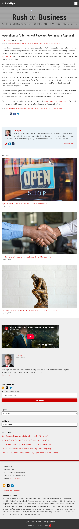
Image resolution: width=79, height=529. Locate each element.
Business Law (12, 43)
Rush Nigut (10, 3)
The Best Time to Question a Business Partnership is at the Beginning (26, 257)
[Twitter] (7, 387)
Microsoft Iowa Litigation (52, 43)
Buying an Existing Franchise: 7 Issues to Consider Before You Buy (25, 204)
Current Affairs (33, 43)
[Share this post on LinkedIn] (18, 113)
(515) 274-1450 (15, 479)
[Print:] (3, 114)
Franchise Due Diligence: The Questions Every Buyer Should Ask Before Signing (30, 310)
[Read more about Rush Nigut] (6, 143)
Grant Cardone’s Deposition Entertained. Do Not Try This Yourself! (25, 436)
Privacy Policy (7, 491)
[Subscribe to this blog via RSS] (3, 387)
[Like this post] (14, 113)
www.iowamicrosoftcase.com (55, 101)
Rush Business (39, 17)
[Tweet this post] (11, 113)
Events (41, 43)
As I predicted (7, 56)
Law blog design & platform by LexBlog (38, 525)
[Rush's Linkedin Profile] (9, 143)
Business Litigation (22, 43)
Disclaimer (16, 491)
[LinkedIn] (11, 387)
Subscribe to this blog (11, 392)
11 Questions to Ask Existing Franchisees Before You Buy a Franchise (26, 444)
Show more (68, 144)
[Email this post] (7, 113)
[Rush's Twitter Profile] (13, 143)
